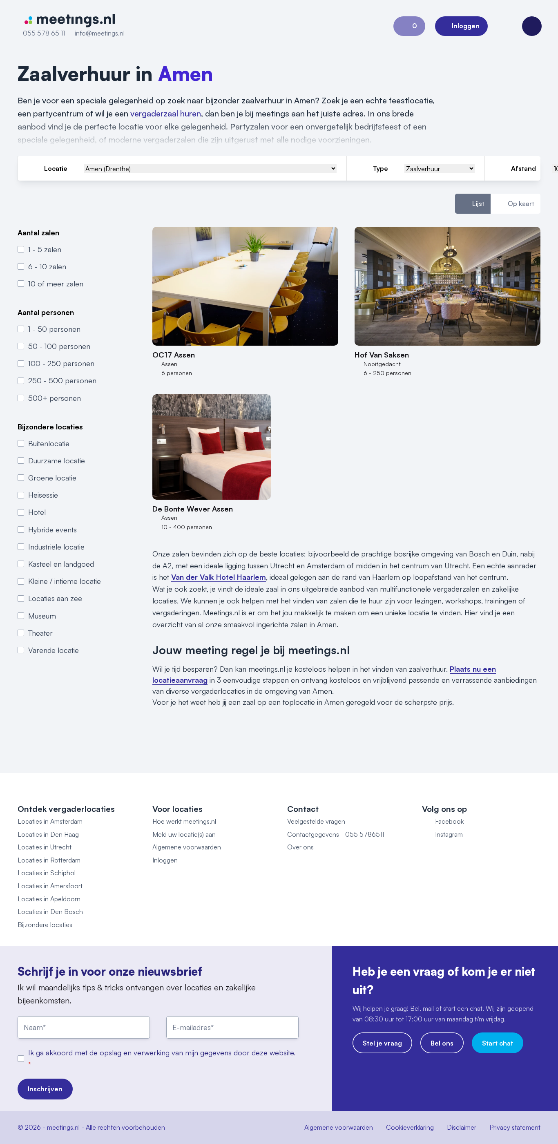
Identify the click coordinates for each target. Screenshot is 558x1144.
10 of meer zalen (55, 283)
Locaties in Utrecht (44, 847)
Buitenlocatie (48, 443)
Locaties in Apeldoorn (49, 899)
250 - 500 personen (62, 380)
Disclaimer (461, 1127)
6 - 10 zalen (47, 266)
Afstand (523, 168)
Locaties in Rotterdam (49, 860)
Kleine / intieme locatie (64, 581)
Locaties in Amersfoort (50, 886)
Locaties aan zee (55, 598)
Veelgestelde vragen (316, 821)
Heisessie (43, 495)
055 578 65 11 (44, 33)
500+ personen (54, 397)
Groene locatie (52, 477)
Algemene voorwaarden (186, 847)
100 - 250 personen (61, 363)
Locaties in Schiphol (47, 873)
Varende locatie (53, 650)
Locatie (55, 168)
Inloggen (165, 860)
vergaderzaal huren (165, 113)
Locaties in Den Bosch (50, 911)
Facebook (449, 821)
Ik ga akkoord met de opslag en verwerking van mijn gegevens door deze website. (161, 1052)
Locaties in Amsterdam (50, 821)
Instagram (449, 834)
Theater (40, 632)
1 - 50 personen (54, 328)
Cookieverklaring (410, 1127)
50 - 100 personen (59, 346)
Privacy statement (514, 1127)
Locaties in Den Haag (48, 834)
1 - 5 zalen (44, 249)
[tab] (473, 204)
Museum (42, 615)
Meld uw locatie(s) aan (184, 834)
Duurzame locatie (56, 460)
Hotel (37, 512)
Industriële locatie (56, 546)
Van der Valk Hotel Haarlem (218, 576)
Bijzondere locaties (45, 925)
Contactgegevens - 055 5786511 (335, 834)
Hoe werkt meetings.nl (184, 821)
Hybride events (52, 529)
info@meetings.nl (100, 33)
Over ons (300, 847)
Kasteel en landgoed (61, 563)
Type (380, 168)
